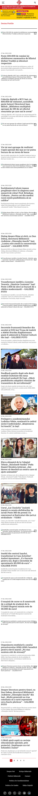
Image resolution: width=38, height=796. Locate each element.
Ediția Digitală (28, 785)
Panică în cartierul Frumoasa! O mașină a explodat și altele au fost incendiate (27, 16)
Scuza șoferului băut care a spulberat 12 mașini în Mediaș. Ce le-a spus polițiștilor (18, 7)
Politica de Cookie (11, 785)
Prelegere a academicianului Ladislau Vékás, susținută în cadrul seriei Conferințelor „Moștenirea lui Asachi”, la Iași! (18, 422)
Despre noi (11, 771)
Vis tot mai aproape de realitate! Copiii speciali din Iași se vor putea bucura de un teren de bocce (18, 149)
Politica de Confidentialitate (19, 781)
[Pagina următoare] (27, 760)
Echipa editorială (25, 771)
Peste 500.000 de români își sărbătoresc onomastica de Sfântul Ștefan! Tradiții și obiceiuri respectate (18, 60)
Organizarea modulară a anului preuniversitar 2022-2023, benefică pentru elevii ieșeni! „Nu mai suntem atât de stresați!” (19, 648)
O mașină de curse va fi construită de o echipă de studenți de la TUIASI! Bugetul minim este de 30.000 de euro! (18, 605)
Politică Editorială (14, 776)
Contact (27, 776)
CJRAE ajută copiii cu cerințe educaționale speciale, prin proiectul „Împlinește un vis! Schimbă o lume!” (15, 744)
